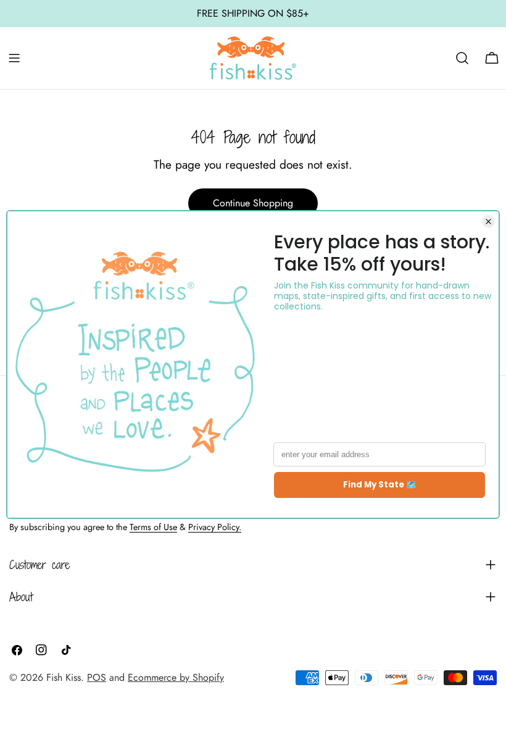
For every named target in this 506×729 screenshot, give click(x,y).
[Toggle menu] (14, 58)
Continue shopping (253, 203)
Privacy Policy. (214, 527)
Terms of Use (153, 527)
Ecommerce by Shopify (176, 677)
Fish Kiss (63, 677)
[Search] (462, 58)
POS (96, 677)
